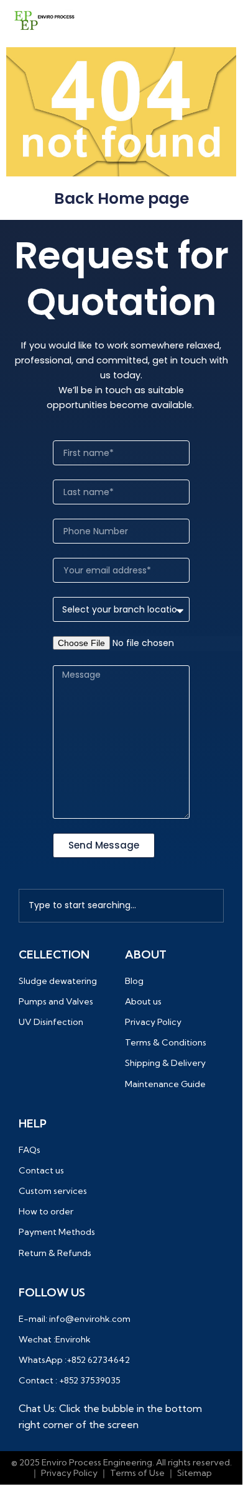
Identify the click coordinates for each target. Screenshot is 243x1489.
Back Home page (121, 198)
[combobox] (121, 905)
